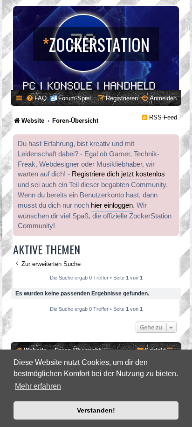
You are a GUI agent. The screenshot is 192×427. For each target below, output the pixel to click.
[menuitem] (36, 98)
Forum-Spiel (74, 98)
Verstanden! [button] (96, 410)
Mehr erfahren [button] (38, 386)
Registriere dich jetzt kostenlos (118, 174)
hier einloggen (112, 205)
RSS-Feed (163, 117)
